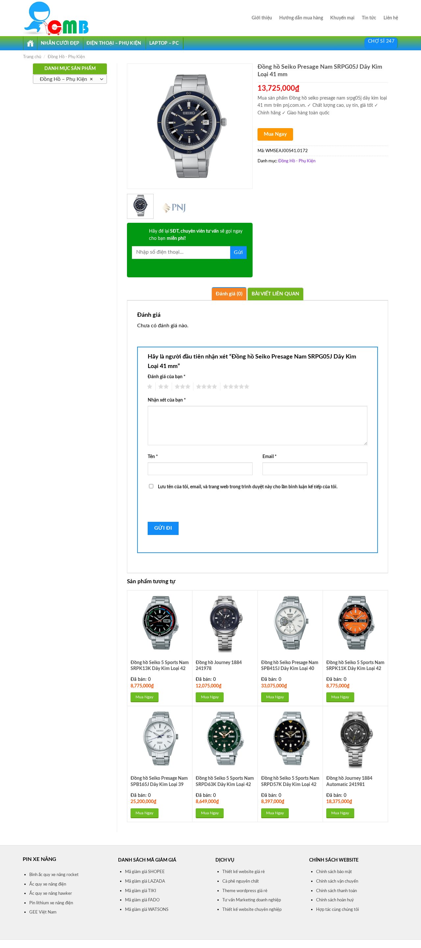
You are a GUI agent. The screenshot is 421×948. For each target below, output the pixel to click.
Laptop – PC (164, 43)
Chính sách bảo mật (334, 872)
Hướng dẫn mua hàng (301, 17)
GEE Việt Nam (43, 912)
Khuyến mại (342, 17)
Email (269, 456)
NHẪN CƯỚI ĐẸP (60, 43)
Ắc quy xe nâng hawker (50, 893)
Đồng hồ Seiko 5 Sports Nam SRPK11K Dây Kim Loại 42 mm (355, 668)
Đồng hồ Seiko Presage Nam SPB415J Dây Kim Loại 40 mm (289, 668)
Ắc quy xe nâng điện (47, 884)
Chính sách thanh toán (336, 891)
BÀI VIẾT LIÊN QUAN (275, 293)
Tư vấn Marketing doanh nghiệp (251, 900)
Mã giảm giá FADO (142, 900)
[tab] (229, 293)
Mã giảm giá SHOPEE (145, 872)
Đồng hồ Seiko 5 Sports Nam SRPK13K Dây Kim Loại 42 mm (160, 668)
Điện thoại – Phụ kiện (114, 43)
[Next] (242, 126)
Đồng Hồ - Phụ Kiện (66, 57)
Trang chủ (32, 57)
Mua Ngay (275, 134)
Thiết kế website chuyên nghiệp (252, 910)
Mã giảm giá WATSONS (146, 910)
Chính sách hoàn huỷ (335, 900)
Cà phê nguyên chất (240, 881)
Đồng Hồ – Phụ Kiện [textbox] (66, 79)
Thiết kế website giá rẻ (243, 872)
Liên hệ (391, 17)
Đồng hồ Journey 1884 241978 (219, 665)
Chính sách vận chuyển (337, 881)
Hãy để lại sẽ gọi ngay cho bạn (195, 235)
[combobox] (70, 79)
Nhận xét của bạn (167, 400)
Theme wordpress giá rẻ (244, 891)
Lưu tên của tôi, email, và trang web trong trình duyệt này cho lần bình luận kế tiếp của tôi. (247, 486)
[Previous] (138, 126)
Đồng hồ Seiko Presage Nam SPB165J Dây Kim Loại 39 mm (159, 784)
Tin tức (369, 17)
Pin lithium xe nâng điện (51, 903)
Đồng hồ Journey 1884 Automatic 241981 (349, 781)
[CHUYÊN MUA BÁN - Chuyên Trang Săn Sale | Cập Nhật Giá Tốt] (62, 18)
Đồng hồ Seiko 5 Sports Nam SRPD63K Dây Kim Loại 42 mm (225, 784)
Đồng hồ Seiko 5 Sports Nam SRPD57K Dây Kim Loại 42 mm (290, 784)
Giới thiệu (262, 17)
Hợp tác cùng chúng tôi (337, 910)
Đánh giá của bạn (167, 376)
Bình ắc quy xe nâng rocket (54, 875)
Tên (153, 456)
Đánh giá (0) (229, 293)
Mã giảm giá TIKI (140, 891)
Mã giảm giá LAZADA (145, 881)
